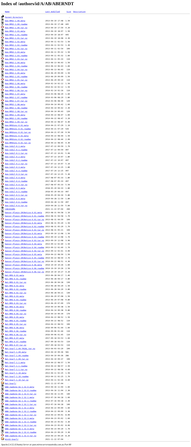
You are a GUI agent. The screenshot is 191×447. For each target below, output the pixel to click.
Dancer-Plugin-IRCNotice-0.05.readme (24, 258)
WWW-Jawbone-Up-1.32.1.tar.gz (20, 404)
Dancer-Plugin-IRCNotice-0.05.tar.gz (24, 261)
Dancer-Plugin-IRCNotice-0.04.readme (24, 247)
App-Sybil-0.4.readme (16, 181)
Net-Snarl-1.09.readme (17, 356)
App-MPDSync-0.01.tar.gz (18, 132)
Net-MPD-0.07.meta (14, 338)
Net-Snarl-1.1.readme (16, 366)
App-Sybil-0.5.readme (16, 192)
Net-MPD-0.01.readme (15, 279)
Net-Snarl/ (10, 383)
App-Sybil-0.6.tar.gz (16, 206)
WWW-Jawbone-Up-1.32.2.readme (20, 411)
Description (79, 12)
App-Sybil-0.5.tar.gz (16, 195)
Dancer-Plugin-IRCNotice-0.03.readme (24, 237)
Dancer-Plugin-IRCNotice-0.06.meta (23, 265)
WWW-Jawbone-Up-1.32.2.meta (19, 408)
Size (69, 12)
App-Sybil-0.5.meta (15, 188)
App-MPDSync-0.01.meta (17, 125)
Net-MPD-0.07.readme (15, 342)
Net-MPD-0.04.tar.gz (15, 314)
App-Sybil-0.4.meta (15, 178)
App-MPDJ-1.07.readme (16, 97)
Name (7, 12)
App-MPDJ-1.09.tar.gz (16, 122)
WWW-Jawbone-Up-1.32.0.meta (19, 387)
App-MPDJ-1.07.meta (15, 94)
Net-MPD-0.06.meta (14, 328)
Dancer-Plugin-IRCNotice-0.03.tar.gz (24, 240)
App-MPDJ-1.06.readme (16, 87)
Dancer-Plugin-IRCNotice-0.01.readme (24, 216)
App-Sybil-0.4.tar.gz (16, 185)
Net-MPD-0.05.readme (15, 321)
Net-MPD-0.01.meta (14, 275)
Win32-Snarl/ (11, 439)
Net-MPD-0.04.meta (14, 307)
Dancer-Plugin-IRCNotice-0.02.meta (23, 223)
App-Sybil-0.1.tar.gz (16, 153)
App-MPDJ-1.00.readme (16, 24)
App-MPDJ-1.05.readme (16, 76)
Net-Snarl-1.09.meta (15, 352)
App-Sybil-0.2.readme (16, 160)
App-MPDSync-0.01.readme (18, 129)
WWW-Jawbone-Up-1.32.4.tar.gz (20, 436)
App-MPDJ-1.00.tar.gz (16, 28)
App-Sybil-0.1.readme (16, 150)
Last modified (52, 12)
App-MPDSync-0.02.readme (18, 139)
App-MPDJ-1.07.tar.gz (16, 101)
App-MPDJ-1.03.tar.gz (16, 59)
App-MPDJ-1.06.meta (15, 83)
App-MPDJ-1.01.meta (15, 31)
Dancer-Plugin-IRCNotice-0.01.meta (23, 213)
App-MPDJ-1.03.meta (15, 52)
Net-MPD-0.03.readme (15, 300)
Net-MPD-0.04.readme (15, 310)
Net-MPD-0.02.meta (14, 286)
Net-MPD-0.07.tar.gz (15, 345)
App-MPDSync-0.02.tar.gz (18, 143)
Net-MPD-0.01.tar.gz (15, 282)
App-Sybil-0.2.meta (15, 157)
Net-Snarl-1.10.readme (17, 376)
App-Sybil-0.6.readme (16, 202)
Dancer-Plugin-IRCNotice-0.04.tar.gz (24, 251)
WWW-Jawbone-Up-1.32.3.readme (20, 422)
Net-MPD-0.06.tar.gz (15, 335)
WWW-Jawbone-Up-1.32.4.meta (19, 429)
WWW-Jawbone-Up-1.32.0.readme (20, 390)
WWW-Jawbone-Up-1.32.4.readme (20, 432)
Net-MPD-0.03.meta (14, 296)
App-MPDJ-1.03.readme (16, 56)
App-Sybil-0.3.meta (15, 167)
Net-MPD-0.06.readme (15, 331)
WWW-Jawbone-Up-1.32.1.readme (20, 401)
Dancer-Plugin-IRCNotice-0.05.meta (23, 254)
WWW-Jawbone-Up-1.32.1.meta (19, 397)
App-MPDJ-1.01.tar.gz (16, 38)
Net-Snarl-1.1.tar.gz (16, 369)
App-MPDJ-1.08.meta (15, 104)
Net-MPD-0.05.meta (14, 317)
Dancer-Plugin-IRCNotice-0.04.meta (23, 244)
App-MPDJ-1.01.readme (16, 35)
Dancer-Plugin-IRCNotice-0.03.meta (23, 233)
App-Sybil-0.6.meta (15, 199)
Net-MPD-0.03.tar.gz (15, 303)
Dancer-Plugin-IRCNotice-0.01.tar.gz (24, 219)
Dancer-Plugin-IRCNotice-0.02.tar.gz (24, 230)
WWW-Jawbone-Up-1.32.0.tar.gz (20, 394)
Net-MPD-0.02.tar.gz (15, 293)
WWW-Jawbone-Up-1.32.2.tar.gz (20, 415)
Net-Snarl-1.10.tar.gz (17, 380)
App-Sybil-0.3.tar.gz (16, 174)
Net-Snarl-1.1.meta (15, 362)
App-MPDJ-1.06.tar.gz (16, 90)
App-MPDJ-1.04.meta (15, 63)
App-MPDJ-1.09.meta (15, 115)
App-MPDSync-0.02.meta (17, 136)
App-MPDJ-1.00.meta (15, 21)
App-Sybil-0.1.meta (15, 146)
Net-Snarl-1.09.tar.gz (17, 359)
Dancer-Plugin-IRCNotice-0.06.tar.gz (24, 272)
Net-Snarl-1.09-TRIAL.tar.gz (20, 349)
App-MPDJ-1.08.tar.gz (16, 111)
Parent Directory (14, 17)
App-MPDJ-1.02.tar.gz (16, 49)
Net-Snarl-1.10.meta (15, 373)
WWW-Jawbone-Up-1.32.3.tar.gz (20, 425)
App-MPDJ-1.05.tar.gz (16, 80)
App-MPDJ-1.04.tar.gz (16, 70)
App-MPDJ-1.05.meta (15, 73)
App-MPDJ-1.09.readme (16, 118)
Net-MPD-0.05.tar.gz (15, 324)
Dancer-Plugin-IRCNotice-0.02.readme (24, 226)
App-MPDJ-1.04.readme (16, 66)
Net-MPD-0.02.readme (15, 289)
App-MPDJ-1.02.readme (16, 45)
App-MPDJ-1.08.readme (16, 108)
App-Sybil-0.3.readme (16, 171)
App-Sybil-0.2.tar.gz (16, 164)
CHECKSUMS (10, 209)
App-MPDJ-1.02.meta (15, 42)
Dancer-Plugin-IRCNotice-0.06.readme (24, 268)
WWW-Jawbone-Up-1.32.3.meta (19, 418)
